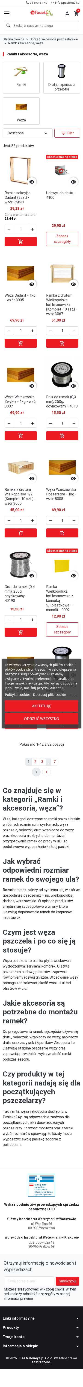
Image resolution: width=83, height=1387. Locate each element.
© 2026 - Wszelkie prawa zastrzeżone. (41, 1360)
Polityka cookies (17, 694)
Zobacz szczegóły (62, 239)
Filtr (67, 133)
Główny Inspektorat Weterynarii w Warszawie (41, 1219)
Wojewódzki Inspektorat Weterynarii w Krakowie (42, 1237)
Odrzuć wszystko (41, 718)
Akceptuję (41, 706)
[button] (67, 13)
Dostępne (28, 133)
